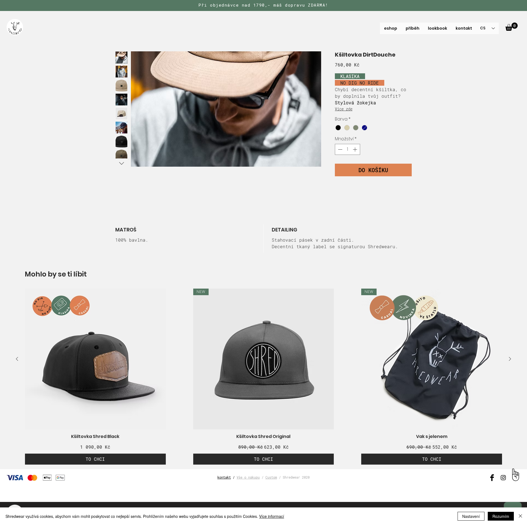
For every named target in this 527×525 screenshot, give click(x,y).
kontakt (224, 477)
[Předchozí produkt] (17, 359)
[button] (511, 27)
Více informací (271, 516)
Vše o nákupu (248, 477)
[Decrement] (339, 149)
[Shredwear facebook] (492, 477)
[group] (263, 376)
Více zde (343, 108)
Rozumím (500, 516)
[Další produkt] (510, 359)
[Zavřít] (520, 516)
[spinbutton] (347, 149)
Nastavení (471, 516)
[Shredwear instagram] (503, 477)
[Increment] (355, 149)
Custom (271, 477)
